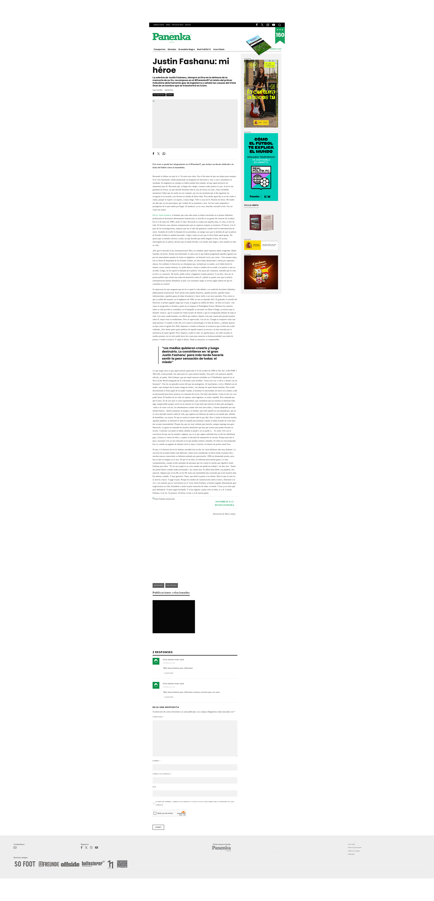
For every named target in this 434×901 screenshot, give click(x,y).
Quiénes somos (158, 25)
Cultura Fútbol (159, 94)
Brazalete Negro (186, 49)
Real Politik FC (204, 49)
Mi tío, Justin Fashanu (162, 215)
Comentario (158, 716)
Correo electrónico (162, 774)
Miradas (172, 49)
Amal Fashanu (158, 90)
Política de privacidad (354, 847)
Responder (169, 673)
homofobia (158, 585)
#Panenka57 (202, 80)
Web (154, 786)
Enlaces (188, 25)
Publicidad (351, 854)
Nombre (156, 760)
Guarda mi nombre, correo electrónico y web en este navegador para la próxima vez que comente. (195, 803)
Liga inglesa (172, 585)
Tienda (168, 25)
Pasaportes (159, 49)
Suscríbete (218, 49)
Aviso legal (351, 844)
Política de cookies (354, 851)
